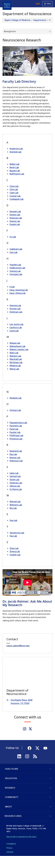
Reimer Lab (15, 457)
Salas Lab (14, 473)
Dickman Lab (16, 218)
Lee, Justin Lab (16, 324)
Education (11, 778)
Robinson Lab (16, 460)
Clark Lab (14, 192)
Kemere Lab (15, 305)
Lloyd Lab (14, 330)
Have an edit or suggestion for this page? (21, 837)
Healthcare (11, 768)
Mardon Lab (15, 356)
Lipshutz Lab (16, 327)
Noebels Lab (16, 398)
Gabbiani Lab (16, 249)
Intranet (9, 852)
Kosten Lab (15, 308)
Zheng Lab (15, 551)
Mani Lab (14, 352)
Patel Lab (14, 429)
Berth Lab (14, 167)
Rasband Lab (16, 451)
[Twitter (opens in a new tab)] (30, 728)
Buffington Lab (17, 173)
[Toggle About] (50, 807)
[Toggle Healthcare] (50, 769)
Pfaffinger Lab (16, 435)
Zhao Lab (14, 548)
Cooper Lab (15, 196)
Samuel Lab (15, 476)
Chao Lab (14, 186)
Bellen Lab (14, 164)
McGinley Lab (16, 362)
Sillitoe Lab (15, 486)
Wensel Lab (15, 501)
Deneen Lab (15, 211)
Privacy (9, 848)
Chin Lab (14, 189)
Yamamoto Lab (17, 532)
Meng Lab (14, 368)
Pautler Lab (15, 432)
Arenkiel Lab (15, 151)
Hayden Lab (15, 264)
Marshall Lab (16, 359)
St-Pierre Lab (16, 489)
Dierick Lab (15, 221)
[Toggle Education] (50, 778)
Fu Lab (13, 236)
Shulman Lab (16, 482)
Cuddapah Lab (17, 199)
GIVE (38, 4)
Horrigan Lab (16, 274)
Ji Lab (12, 286)
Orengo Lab (15, 410)
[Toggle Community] (50, 797)
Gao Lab (14, 252)
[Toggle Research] (50, 788)
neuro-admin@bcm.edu (18, 645)
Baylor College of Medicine (17, 20)
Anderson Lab (16, 148)
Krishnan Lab (16, 312)
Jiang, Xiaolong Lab (19, 290)
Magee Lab (15, 343)
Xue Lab (13, 520)
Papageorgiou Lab (18, 422)
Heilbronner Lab (17, 267)
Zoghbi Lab (15, 554)
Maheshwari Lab (17, 346)
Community (11, 797)
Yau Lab (13, 535)
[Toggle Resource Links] (50, 816)
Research (10, 787)
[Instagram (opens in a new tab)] (24, 728)
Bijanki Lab (15, 170)
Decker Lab (15, 214)
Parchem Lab (16, 425)
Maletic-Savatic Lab (19, 349)
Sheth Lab (14, 479)
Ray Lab (13, 454)
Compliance (11, 843)
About (8, 806)
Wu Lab (13, 508)
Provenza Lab (16, 438)
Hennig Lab (15, 271)
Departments (39, 20)
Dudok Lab (15, 224)
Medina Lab (15, 365)
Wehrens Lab (16, 504)
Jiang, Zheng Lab (18, 293)
